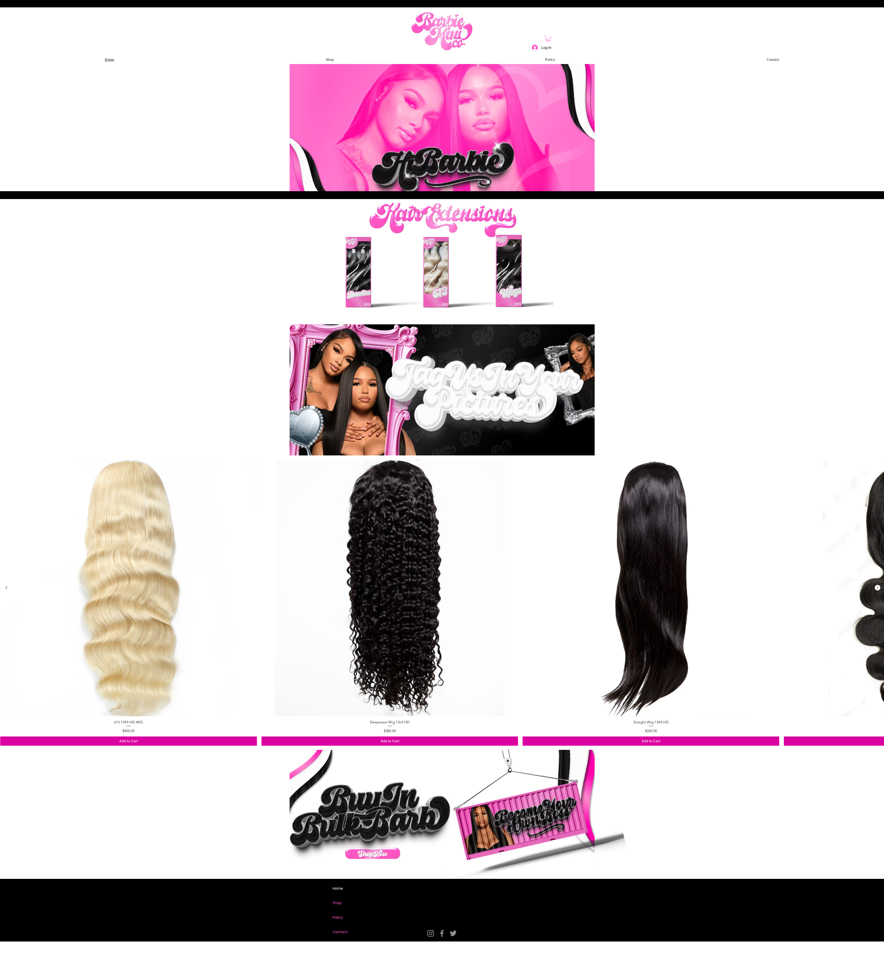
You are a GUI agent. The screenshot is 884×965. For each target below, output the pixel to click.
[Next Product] (877, 587)
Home (338, 888)
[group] (442, 602)
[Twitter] (453, 933)
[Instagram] (430, 933)
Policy (338, 917)
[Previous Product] (6, 587)
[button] (548, 38)
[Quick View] (128, 587)
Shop (337, 903)
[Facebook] (441, 933)
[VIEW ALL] (372, 853)
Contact (340, 932)
